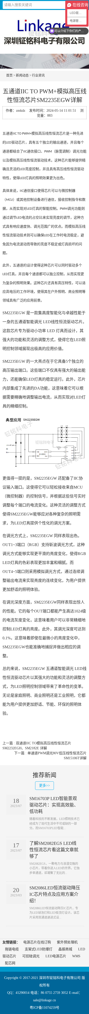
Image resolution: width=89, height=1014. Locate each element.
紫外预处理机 (67, 942)
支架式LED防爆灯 (38, 949)
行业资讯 (38, 75)
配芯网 (10, 963)
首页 (9, 75)
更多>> (44, 785)
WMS (76, 956)
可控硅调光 (31, 956)
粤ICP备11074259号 (44, 1008)
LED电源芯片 (55, 956)
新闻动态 (22, 75)
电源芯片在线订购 (37, 942)
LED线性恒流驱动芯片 (63, 322)
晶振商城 (65, 949)
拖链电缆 (12, 949)
